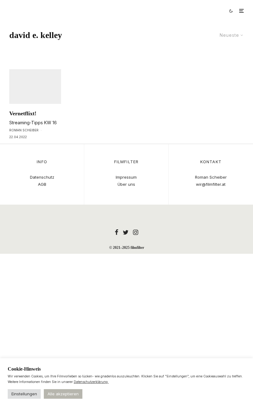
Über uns (126, 184)
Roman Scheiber (24, 130)
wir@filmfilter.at (211, 184)
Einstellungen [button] (24, 393)
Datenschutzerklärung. (91, 382)
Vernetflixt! (22, 113)
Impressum (126, 177)
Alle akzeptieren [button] (63, 393)
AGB (42, 184)
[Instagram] (135, 232)
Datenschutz (42, 177)
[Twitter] (126, 232)
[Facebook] (117, 232)
